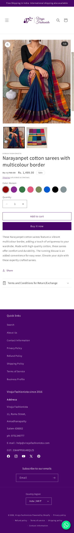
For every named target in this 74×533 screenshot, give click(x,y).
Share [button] (10, 270)
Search (10, 324)
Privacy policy (59, 515)
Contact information (38, 525)
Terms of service (37, 520)
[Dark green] (22, 189)
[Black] (55, 189)
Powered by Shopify (41, 515)
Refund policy (21, 520)
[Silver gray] (63, 189)
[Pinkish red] (30, 189)
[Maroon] (6, 189)
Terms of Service (16, 371)
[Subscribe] (54, 478)
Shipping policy (55, 520)
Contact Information (18, 340)
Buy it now (37, 226)
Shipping (6, 177)
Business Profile (16, 379)
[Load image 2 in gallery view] (36, 137)
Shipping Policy (15, 363)
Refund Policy (14, 355)
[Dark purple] (14, 189)
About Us (12, 332)
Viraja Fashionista (23, 515)
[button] (7, 20)
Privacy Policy (14, 348)
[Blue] (47, 189)
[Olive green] (39, 189)
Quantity (7, 197)
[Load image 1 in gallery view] (14, 137)
